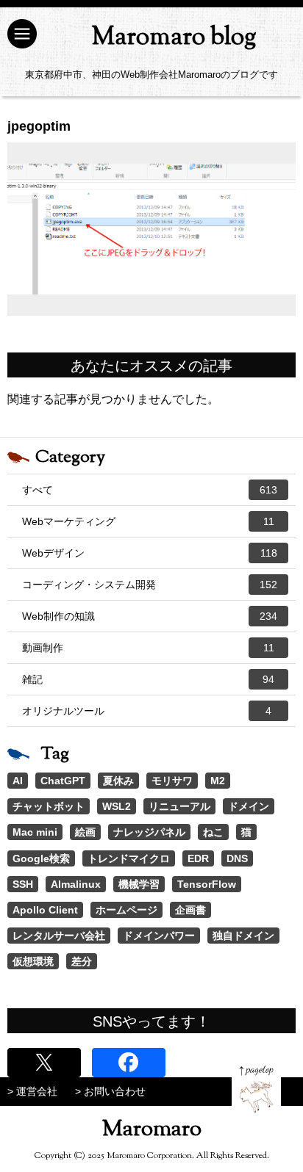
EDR (198, 858)
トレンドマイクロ (129, 858)
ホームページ (126, 910)
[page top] (256, 1089)
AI (18, 780)
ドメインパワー (159, 935)
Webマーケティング (148, 521)
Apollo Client (45, 910)
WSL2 (116, 806)
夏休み (118, 780)
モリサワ (172, 780)
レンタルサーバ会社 (59, 935)
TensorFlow (206, 884)
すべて (149, 490)
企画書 (190, 910)
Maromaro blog (174, 38)
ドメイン (248, 806)
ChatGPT (62, 780)
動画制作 (148, 648)
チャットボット (49, 806)
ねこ (213, 832)
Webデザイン (149, 553)
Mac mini (35, 832)
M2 (217, 780)
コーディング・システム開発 (149, 584)
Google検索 (41, 858)
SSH (23, 884)
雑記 (148, 679)
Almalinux (76, 884)
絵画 (85, 832)
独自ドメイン (243, 935)
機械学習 (139, 884)
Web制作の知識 (149, 616)
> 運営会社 (32, 1091)
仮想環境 (33, 961)
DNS (237, 858)
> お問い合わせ (110, 1091)
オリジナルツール (146, 711)
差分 (81, 961)
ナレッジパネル (149, 832)
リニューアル (179, 806)
